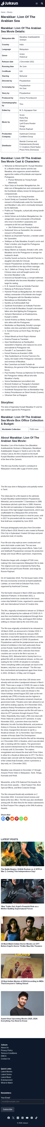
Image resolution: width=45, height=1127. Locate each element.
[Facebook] (3, 819)
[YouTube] (27, 1117)
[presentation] (22, 854)
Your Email (6, 1098)
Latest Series (6, 1074)
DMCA (3, 1056)
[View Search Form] (42, 3)
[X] (8, 819)
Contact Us (5, 1059)
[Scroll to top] (40, 1123)
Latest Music (6, 1077)
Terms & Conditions (9, 1053)
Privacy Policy (7, 1050)
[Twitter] (13, 1117)
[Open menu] (36, 3)
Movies (9, 12)
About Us (5, 1048)
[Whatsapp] (21, 819)
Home (3, 12)
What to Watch (7, 1083)
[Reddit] (12, 819)
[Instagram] (18, 1117)
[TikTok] (36, 1117)
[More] (26, 819)
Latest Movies (6, 1072)
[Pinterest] (17, 819)
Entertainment (6, 1080)
